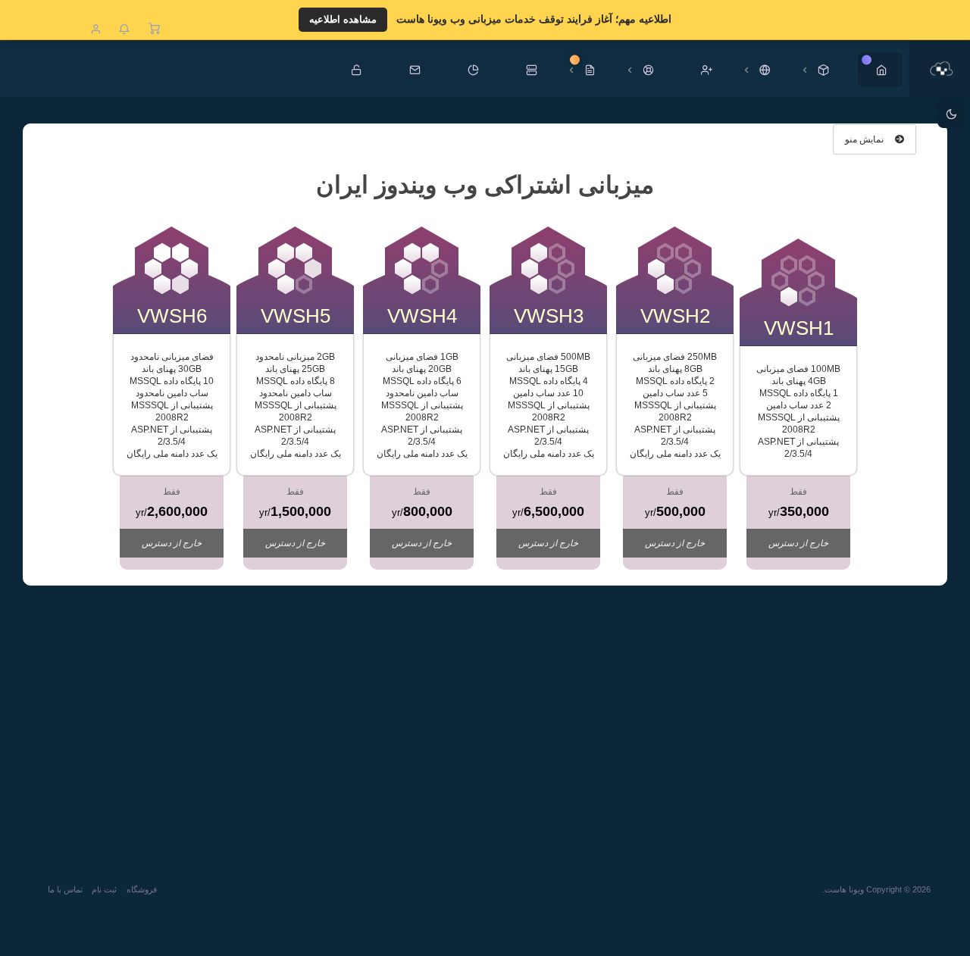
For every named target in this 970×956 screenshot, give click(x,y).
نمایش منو (865, 139)
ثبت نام (104, 889)
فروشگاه (142, 889)
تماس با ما (65, 889)
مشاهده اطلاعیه (343, 19)
